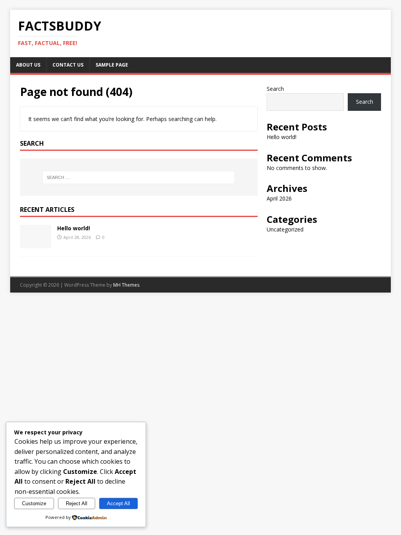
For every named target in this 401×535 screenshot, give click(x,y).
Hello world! (73, 228)
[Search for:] (139, 177)
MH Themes (126, 285)
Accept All (118, 503)
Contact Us (67, 64)
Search (275, 88)
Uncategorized (285, 229)
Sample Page (112, 64)
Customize (34, 503)
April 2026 (279, 198)
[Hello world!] (35, 243)
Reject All (76, 503)
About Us (28, 64)
